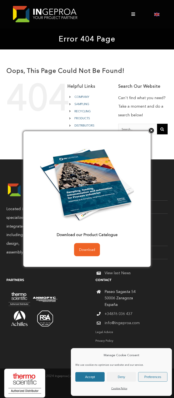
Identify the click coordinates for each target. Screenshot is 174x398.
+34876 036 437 (118, 313)
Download (87, 250)
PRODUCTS (82, 118)
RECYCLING (82, 111)
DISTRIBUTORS (84, 125)
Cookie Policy (119, 388)
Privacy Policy (104, 341)
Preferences (152, 377)
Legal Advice (104, 332)
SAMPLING (81, 104)
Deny (121, 377)
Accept (90, 377)
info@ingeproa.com (122, 323)
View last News (118, 273)
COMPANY (81, 97)
